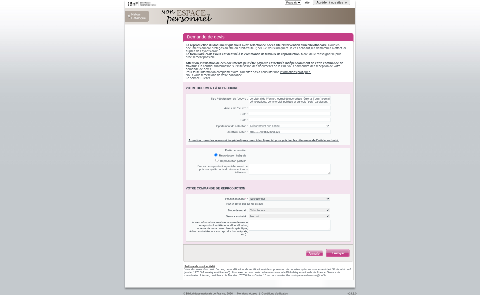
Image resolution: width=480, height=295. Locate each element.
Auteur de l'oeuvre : (236, 108)
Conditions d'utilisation (275, 293)
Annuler (314, 253)
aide (307, 2)
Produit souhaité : (236, 198)
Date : (244, 120)
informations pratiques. (295, 72)
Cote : (244, 114)
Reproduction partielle (232, 160)
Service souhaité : (237, 216)
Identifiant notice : (237, 132)
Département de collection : (231, 126)
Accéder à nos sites (329, 2)
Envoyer (338, 253)
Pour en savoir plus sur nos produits (245, 204)
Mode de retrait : (238, 210)
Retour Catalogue (138, 16)
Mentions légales (247, 293)
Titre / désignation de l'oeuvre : (229, 98)
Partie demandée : (236, 150)
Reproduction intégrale (232, 155)
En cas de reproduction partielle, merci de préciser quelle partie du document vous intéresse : (223, 169)
